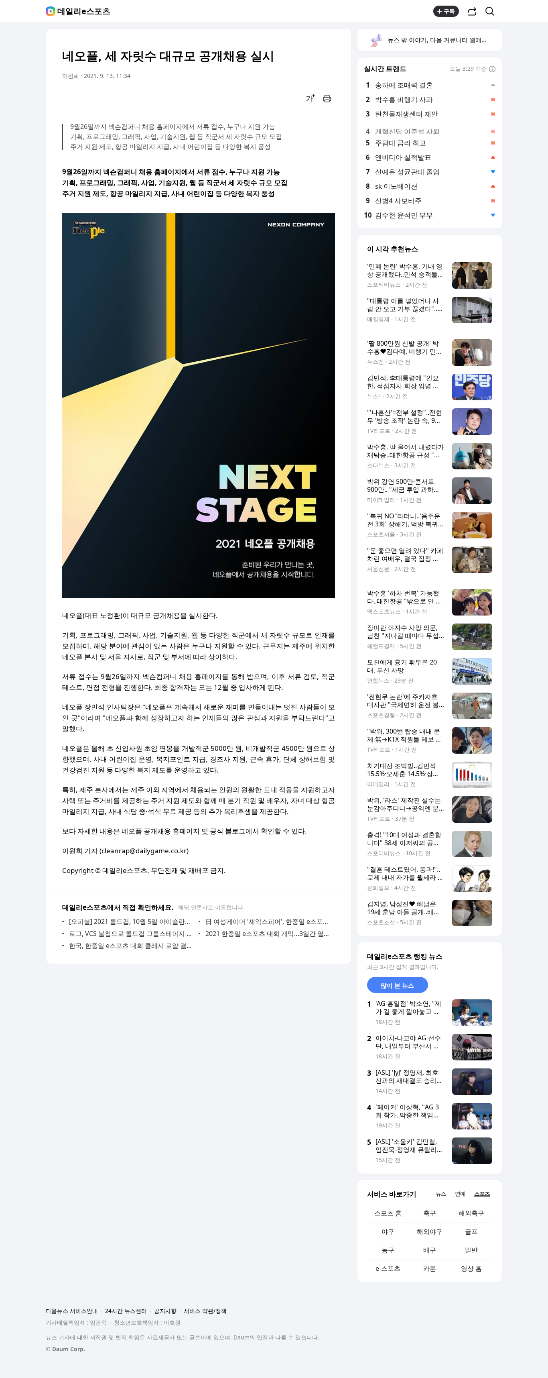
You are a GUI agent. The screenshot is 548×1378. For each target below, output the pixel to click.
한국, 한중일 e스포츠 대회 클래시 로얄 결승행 (132, 945)
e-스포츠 (387, 1268)
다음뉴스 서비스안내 (72, 1311)
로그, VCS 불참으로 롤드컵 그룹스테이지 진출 (132, 933)
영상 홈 (471, 1268)
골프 (471, 1231)
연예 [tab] (460, 1193)
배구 (429, 1250)
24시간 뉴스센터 (126, 1311)
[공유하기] (472, 11)
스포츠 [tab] (482, 1193)
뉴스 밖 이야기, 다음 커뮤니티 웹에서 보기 (444, 40)
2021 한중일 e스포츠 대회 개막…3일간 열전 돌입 (268, 933)
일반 (471, 1250)
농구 (388, 1250)
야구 (388, 1231)
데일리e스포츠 (83, 11)
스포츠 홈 (388, 1213)
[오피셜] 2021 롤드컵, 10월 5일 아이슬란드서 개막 (132, 921)
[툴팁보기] (492, 69)
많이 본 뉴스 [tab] (397, 985)
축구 (429, 1213)
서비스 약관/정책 (205, 1311)
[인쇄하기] (327, 98)
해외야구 (429, 1231)
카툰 (429, 1268)
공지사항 (165, 1311)
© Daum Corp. (65, 1348)
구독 (449, 11)
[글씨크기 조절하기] (311, 98)
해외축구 (471, 1213)
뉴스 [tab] (441, 1193)
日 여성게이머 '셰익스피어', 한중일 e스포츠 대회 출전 (268, 921)
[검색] (492, 11)
